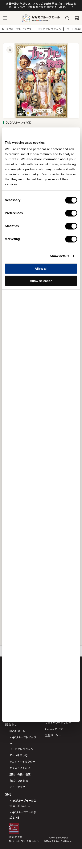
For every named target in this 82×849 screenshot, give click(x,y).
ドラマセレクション (21, 749)
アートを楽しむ (18, 755)
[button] (5, 18)
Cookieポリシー (55, 729)
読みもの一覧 (17, 731)
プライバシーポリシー (58, 722)
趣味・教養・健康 (20, 774)
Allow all (41, 268)
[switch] (71, 213)
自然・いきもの (18, 780)
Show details (59, 256)
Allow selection (41, 281)
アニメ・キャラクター (22, 761)
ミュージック (17, 787)
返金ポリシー (53, 735)
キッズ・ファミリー (21, 768)
